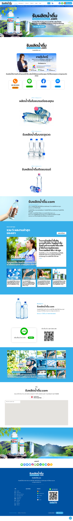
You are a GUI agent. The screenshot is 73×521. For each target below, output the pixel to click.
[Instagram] (32, 464)
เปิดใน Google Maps (38, 397)
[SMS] (35, 464)
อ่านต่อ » (40, 258)
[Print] (48, 464)
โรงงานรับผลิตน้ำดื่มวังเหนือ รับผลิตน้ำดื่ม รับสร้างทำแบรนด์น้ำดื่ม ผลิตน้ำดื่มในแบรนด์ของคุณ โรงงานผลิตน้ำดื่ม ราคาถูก (44, 283)
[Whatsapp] (43, 464)
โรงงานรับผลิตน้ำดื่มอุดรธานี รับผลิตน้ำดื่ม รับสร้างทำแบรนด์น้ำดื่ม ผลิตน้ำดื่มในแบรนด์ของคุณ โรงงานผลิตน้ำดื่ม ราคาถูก (59, 283)
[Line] (22, 464)
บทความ (26, 3)
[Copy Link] (51, 464)
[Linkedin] (40, 464)
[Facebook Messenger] (27, 464)
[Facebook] (24, 464)
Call (66, 2)
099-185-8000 (69, 3)
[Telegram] (46, 464)
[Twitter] (30, 464)
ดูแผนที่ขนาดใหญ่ (36, 396)
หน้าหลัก (16, 3)
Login (36, 3)
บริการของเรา (21, 3)
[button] (15, 88)
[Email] (38, 464)
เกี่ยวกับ (31, 3)
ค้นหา (40, 3)
